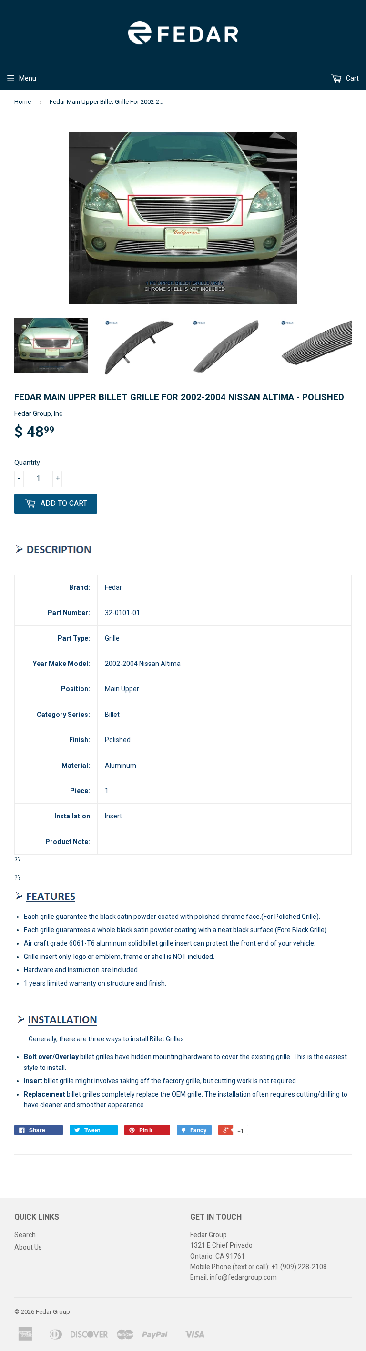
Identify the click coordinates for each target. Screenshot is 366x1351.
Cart (352, 78)
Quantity (27, 462)
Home (22, 101)
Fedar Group (53, 1311)
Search (25, 1235)
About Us (28, 1247)
